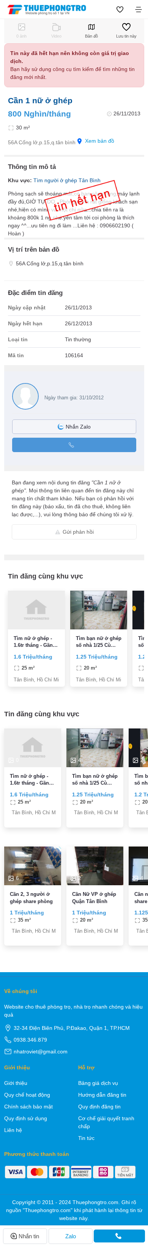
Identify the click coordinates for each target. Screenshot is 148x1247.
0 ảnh (21, 36)
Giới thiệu (15, 1083)
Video (56, 36)
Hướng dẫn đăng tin (102, 1095)
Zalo (70, 1236)
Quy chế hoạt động (27, 1095)
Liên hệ (13, 1130)
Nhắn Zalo (78, 427)
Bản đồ (91, 36)
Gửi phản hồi (78, 532)
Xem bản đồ (99, 141)
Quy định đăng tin (99, 1107)
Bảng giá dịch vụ (98, 1083)
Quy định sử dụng (25, 1118)
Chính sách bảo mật (28, 1107)
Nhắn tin (29, 1236)
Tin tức (86, 1138)
